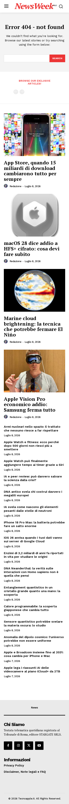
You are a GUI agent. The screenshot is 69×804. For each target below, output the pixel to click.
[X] (29, 745)
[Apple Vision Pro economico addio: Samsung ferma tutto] (34, 371)
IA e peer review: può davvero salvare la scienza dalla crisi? (33, 478)
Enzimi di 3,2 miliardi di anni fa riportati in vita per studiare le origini (33, 555)
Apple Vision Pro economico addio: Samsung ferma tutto (29, 404)
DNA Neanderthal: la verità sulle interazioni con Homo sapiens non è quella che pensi (31, 572)
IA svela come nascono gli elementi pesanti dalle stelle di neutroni (31, 508)
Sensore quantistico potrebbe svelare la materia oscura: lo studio (33, 623)
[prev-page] (15, 91)
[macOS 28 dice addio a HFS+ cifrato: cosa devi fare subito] (34, 215)
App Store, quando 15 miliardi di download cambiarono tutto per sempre (30, 170)
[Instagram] (18, 745)
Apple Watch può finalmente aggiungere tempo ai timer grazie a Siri (34, 462)
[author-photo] (6, 186)
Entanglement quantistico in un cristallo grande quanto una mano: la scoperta (32, 591)
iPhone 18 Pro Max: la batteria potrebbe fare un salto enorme (34, 524)
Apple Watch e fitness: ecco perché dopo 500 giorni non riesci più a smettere (31, 445)
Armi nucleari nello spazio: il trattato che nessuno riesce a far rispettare (32, 428)
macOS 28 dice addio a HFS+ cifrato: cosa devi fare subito (31, 248)
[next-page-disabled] (22, 91)
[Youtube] (39, 745)
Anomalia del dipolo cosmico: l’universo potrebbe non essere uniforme (34, 638)
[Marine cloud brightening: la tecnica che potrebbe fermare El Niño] (34, 290)
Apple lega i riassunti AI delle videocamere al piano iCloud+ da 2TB (32, 669)
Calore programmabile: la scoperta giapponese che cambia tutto (30, 608)
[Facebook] (8, 745)
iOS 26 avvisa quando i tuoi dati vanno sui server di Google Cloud (33, 539)
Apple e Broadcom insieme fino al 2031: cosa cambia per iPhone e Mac (33, 654)
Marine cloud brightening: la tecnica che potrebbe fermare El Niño (33, 326)
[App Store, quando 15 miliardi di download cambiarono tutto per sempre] (34, 134)
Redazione (15, 186)
